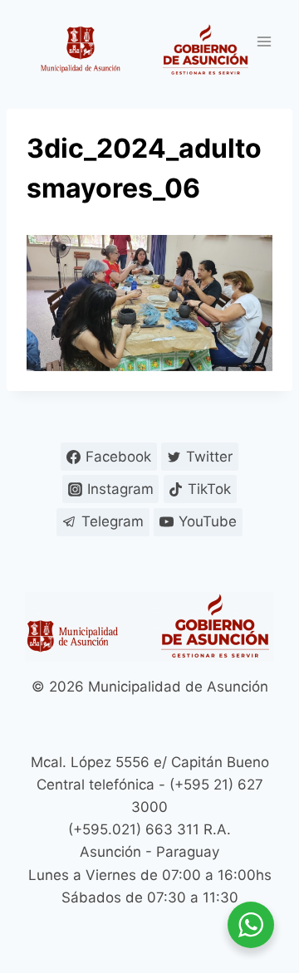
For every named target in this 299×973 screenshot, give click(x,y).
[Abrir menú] (263, 41)
